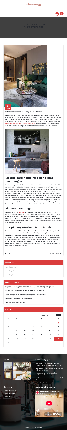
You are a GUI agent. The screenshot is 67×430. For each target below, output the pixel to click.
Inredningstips (10, 275)
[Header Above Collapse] (62, 13)
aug (8, 107)
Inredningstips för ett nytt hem (15, 302)
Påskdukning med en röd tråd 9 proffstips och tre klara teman (25, 294)
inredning (21, 212)
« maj (58, 315)
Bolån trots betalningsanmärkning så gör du (19, 298)
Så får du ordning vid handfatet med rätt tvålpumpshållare (24, 291)
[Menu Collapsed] (57, 14)
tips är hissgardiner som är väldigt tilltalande (20, 123)
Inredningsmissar (11, 267)
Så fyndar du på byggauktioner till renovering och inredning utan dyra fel (29, 287)
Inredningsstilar (56, 253)
